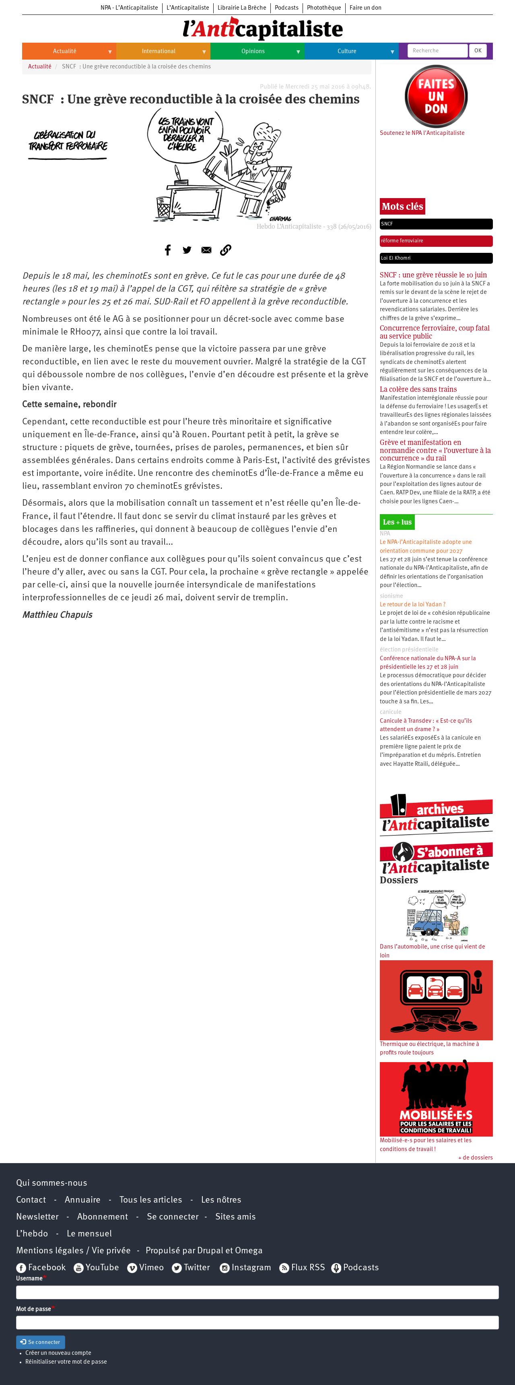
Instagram (251, 1268)
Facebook (46, 1268)
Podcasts (287, 8)
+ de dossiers (475, 1158)
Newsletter (37, 1217)
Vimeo (151, 1268)
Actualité (49, 55)
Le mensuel (89, 1234)
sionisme (391, 596)
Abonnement (102, 1217)
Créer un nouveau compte (58, 1353)
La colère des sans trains (418, 389)
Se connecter (172, 1217)
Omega (249, 1251)
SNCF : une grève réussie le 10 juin (433, 274)
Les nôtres (221, 1200)
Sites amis (235, 1217)
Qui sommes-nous (51, 1183)
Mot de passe (33, 1309)
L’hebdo (32, 1234)
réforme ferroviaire (402, 241)
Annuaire (83, 1200)
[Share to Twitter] (187, 250)
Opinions (237, 55)
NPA (385, 534)
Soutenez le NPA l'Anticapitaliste (422, 133)
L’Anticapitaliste (188, 8)
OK (478, 51)
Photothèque (324, 8)
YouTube (101, 1268)
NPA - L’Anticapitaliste (129, 8)
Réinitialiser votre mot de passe (66, 1362)
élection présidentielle (409, 650)
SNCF (387, 224)
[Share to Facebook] (168, 250)
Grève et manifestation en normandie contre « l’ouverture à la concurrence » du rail (435, 450)
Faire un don (365, 8)
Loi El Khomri (396, 258)
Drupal (210, 1251)
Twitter (197, 1268)
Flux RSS (308, 1268)
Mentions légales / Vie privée (73, 1251)
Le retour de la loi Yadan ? (413, 605)
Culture (330, 55)
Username (29, 1279)
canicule (391, 712)
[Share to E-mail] (206, 250)
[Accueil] (257, 27)
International (145, 55)
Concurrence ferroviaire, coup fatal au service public (435, 332)
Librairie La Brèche (242, 8)
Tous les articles (150, 1200)
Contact (31, 1200)
